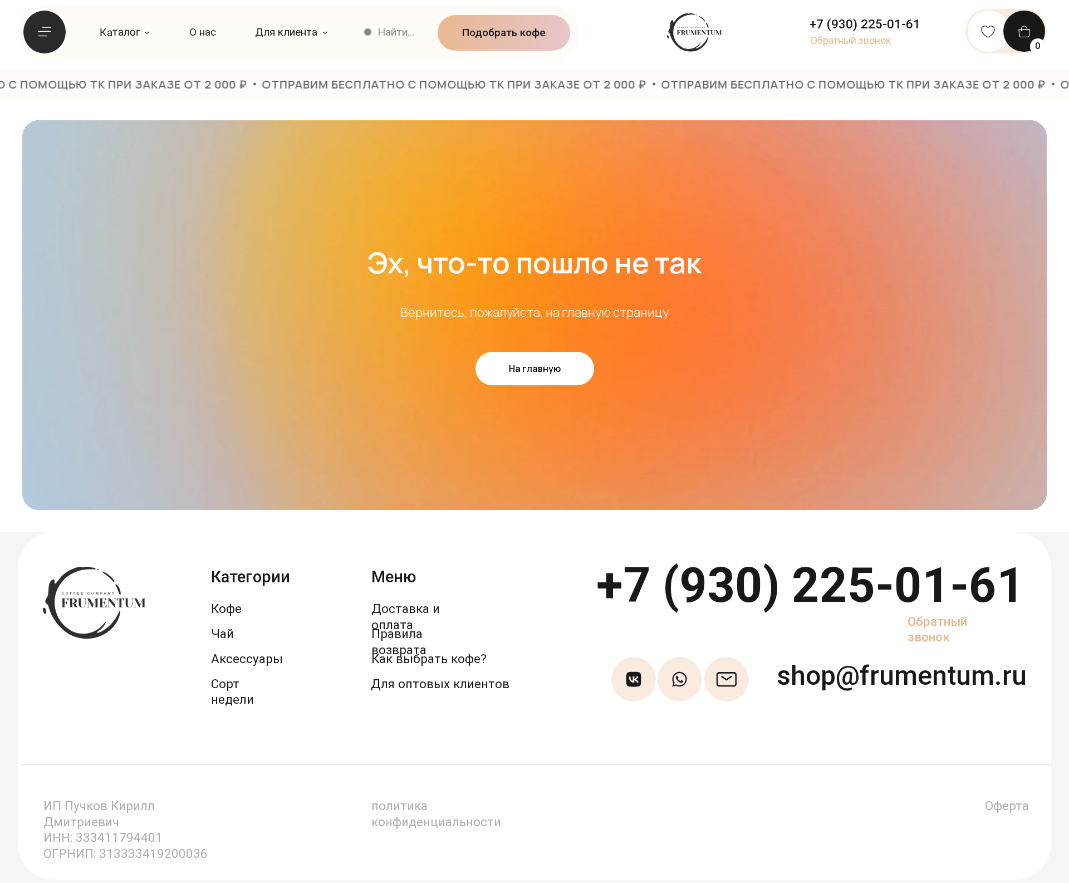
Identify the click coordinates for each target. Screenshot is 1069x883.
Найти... (395, 32)
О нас (202, 32)
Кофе (226, 608)
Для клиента (286, 32)
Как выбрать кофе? (429, 658)
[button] (851, 40)
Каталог (120, 31)
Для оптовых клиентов (440, 683)
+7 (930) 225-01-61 (810, 585)
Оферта (1007, 805)
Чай (222, 633)
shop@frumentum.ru (902, 675)
